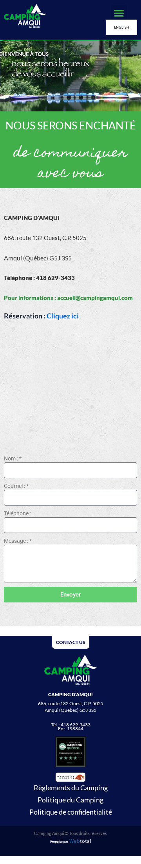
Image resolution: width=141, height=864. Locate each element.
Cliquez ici (63, 315)
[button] (119, 13)
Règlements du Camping (71, 787)
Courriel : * (16, 486)
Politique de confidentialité (70, 812)
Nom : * (13, 458)
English (121, 27)
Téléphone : (17, 513)
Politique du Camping (70, 799)
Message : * (18, 541)
